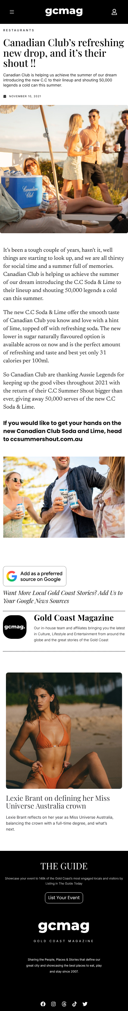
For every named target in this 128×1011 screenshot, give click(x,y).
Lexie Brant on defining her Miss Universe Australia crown (58, 802)
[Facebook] (43, 1004)
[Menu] (13, 12)
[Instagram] (53, 1004)
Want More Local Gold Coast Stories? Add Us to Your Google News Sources (63, 597)
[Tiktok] (75, 1004)
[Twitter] (85, 1004)
